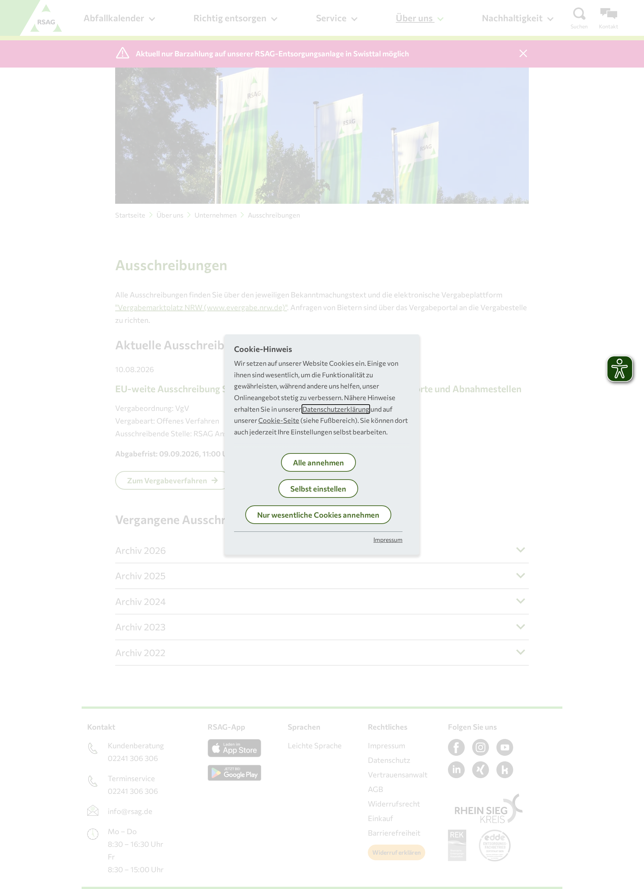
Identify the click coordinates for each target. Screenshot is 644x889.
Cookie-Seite (278, 420)
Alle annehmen (318, 462)
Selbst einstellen (318, 488)
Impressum (387, 539)
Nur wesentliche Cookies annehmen (318, 514)
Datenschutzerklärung (335, 409)
